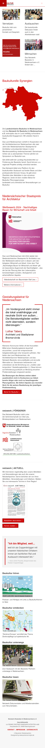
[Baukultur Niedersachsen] (7, 3)
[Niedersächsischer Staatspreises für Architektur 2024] (22, 232)
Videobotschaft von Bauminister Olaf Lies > (20, 279)
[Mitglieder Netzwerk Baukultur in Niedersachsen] (11, 14)
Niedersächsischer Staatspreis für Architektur (21, 197)
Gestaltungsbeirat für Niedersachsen (15, 298)
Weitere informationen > (13, 285)
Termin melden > (10, 526)
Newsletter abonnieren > (13, 520)
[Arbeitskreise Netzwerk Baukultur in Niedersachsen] (33, 14)
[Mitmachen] (33, 44)
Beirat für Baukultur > (12, 392)
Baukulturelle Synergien (17, 80)
